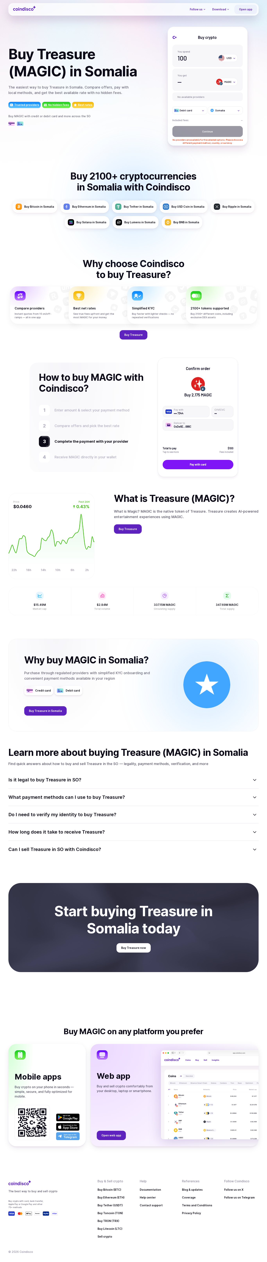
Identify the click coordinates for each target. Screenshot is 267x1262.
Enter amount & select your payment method (94, 410)
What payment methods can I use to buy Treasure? (66, 797)
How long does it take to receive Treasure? (56, 832)
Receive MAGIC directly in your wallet (85, 457)
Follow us (196, 9)
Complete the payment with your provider (90, 441)
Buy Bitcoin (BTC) (109, 1189)
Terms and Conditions (197, 1205)
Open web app (111, 1135)
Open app (245, 9)
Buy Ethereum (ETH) (111, 1197)
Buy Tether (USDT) (110, 1205)
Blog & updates (192, 1189)
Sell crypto (105, 1236)
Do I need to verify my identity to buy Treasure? (62, 814)
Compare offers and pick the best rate (87, 426)
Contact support (151, 1205)
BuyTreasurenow (133, 947)
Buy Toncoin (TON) (110, 1213)
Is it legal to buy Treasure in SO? (44, 780)
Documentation (150, 1189)
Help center (148, 1197)
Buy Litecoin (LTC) (110, 1228)
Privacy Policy (191, 1213)
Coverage (189, 1197)
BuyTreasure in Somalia (45, 710)
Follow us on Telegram (239, 1197)
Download (219, 9)
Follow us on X (234, 1189)
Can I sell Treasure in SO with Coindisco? (54, 849)
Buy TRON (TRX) (108, 1221)
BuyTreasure (133, 334)
